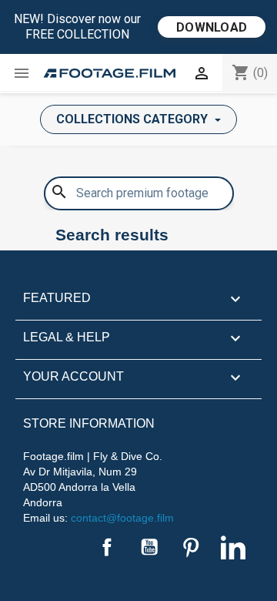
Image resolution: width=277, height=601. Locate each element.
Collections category (133, 119)
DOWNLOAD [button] (211, 27)
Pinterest (191, 547)
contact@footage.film (122, 518)
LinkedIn (233, 547)
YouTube (149, 547)
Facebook (107, 547)
